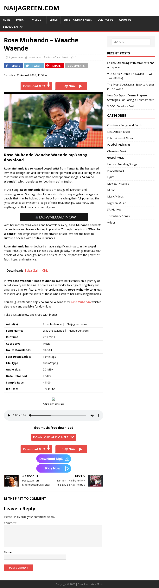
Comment (10, 523)
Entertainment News (78, 19)
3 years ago (16, 57)
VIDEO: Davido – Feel (120, 106)
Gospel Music (115, 157)
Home (6, 19)
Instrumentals (115, 170)
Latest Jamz (34, 57)
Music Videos (115, 196)
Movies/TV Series (118, 183)
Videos (36, 19)
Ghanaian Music (117, 151)
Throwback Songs (118, 216)
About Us (125, 19)
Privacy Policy (12, 27)
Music (20, 19)
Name (8, 552)
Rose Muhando (81, 302)
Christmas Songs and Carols (125, 125)
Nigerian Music (116, 203)
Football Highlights (118, 144)
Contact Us (105, 19)
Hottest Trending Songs (122, 164)
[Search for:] (131, 41)
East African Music (58, 57)
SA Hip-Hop (114, 209)
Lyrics (53, 19)
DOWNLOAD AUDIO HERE (50, 437)
